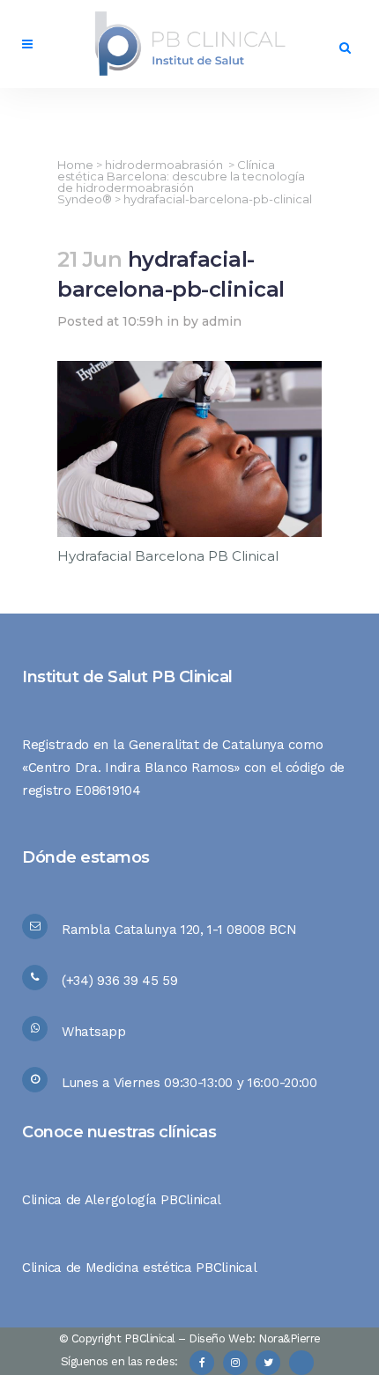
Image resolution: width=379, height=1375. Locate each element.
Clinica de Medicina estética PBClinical (139, 1268)
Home (75, 165)
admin (222, 321)
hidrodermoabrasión (164, 165)
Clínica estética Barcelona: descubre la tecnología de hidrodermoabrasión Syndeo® (181, 182)
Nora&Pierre (289, 1338)
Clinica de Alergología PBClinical (121, 1200)
